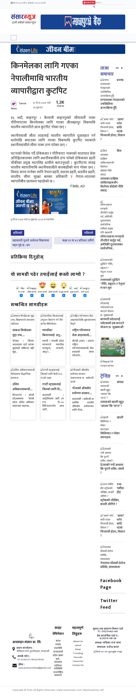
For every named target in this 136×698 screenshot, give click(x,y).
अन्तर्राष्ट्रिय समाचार (58, 674)
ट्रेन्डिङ (105, 376)
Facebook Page (111, 584)
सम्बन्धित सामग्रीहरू (29, 305)
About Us (78, 641)
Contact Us (78, 665)
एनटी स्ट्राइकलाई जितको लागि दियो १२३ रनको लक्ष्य (52, 389)
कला (58, 640)
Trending (78, 653)
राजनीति (58, 648)
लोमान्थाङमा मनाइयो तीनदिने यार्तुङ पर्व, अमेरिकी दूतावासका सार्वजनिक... (112, 242)
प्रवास (58, 644)
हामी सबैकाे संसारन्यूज (24, 22)
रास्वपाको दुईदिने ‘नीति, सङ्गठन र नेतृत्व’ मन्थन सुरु (112, 283)
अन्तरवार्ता (58, 651)
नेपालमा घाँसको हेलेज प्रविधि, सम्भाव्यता (112, 565)
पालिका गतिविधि (58, 667)
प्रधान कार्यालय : (25, 648)
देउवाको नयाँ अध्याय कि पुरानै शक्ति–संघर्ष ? (112, 468)
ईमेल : (21, 664)
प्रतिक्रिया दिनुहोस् (27, 257)
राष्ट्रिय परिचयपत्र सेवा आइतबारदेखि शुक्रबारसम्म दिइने (82, 335)
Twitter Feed (109, 604)
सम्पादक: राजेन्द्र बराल (108, 647)
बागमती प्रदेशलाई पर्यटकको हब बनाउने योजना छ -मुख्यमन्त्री (112, 323)
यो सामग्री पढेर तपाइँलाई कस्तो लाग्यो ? (48, 274)
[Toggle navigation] (14, 37)
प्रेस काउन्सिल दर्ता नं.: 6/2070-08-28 (108, 637)
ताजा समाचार (106, 71)
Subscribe (89, 2)
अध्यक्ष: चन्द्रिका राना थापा (108, 642)
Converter (78, 661)
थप (117, 68)
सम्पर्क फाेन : (23, 656)
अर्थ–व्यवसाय (58, 661)
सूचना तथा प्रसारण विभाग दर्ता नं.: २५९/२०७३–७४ (108, 630)
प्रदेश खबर (58, 655)
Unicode (78, 657)
